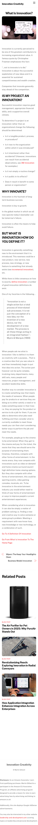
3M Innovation (27, 163)
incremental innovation (22, 269)
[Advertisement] (19, 739)
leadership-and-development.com (13, 818)
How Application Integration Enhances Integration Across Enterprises (18, 705)
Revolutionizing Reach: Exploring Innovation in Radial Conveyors (19, 665)
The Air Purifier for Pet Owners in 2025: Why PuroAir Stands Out (19, 628)
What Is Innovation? (19, 13)
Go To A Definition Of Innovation (16, 534)
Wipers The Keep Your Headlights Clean (21, 555)
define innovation (19, 282)
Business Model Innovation (20, 561)
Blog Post (6, 622)
